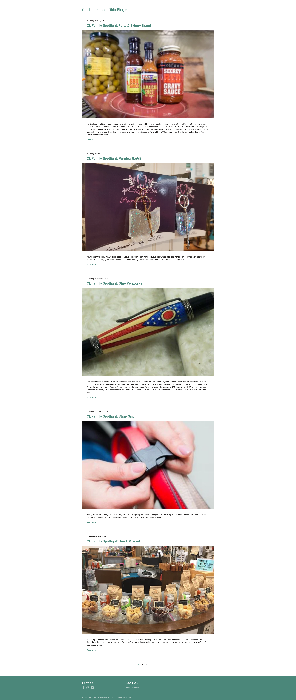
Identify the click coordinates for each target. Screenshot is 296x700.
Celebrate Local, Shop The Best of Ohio (102, 697)
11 (152, 665)
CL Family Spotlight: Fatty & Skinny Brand (119, 26)
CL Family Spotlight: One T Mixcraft (114, 541)
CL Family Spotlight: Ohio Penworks (114, 283)
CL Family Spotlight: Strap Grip (110, 416)
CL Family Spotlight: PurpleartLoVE (114, 158)
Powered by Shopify (124, 697)
